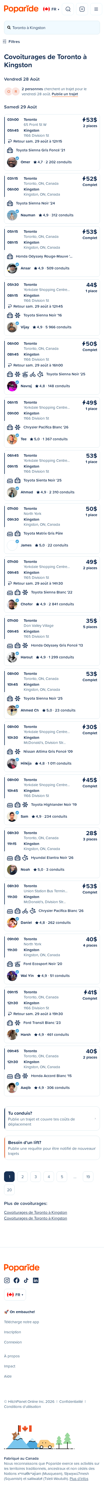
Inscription (12, 1332)
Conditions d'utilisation (22, 1406)
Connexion (13, 1342)
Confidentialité (71, 1401)
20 (9, 1190)
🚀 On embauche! (19, 1311)
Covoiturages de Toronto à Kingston (35, 1212)
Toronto (30, 119)
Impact (9, 1366)
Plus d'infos (79, 1478)
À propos (12, 1356)
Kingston (31, 130)
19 (88, 1176)
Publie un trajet (65, 94)
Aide (8, 1376)
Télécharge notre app (21, 1321)
